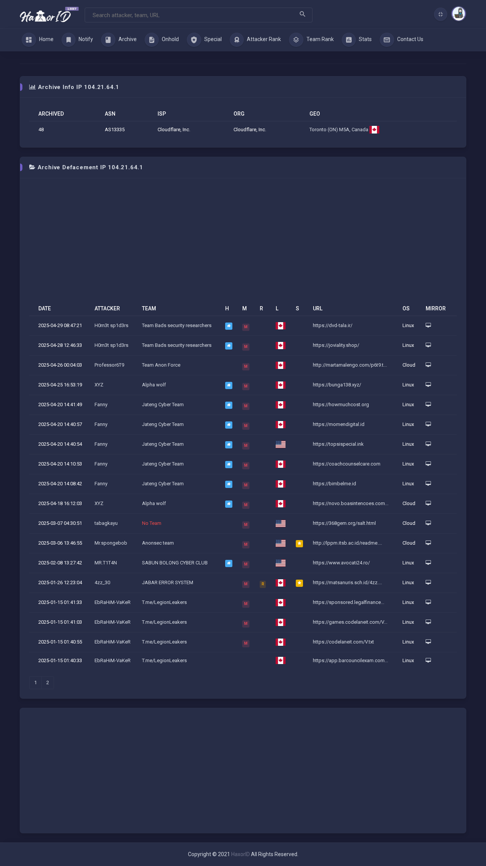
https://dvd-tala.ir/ (332, 325)
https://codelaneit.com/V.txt (343, 642)
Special (212, 39)
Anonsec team (158, 543)
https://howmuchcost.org (341, 404)
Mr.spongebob (111, 543)
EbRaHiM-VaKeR (113, 602)
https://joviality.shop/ (336, 345)
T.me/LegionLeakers (164, 602)
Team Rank (319, 39)
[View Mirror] (428, 325)
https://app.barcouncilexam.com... (350, 660)
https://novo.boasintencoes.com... (350, 503)
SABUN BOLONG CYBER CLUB (175, 563)
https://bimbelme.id (334, 483)
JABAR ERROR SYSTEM (167, 582)
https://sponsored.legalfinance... (348, 602)
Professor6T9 (109, 365)
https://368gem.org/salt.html (344, 523)
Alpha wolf (154, 385)
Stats (365, 39)
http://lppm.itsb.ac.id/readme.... (347, 543)
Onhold (170, 39)
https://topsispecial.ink (338, 444)
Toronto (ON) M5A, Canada (339, 129)
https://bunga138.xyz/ (337, 385)
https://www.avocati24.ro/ (341, 563)
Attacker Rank (263, 39)
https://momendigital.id (338, 424)
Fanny (101, 404)
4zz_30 (102, 582)
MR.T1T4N (106, 563)
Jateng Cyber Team (163, 404)
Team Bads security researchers (176, 325)
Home (46, 39)
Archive (127, 39)
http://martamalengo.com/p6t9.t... (350, 365)
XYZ (99, 385)
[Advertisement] (243, 244)
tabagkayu (106, 523)
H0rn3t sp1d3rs (111, 325)
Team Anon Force (161, 365)
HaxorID (240, 854)
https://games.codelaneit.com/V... (350, 622)
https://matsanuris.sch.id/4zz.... (347, 582)
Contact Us (409, 39)
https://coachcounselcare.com (346, 464)
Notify (85, 39)
